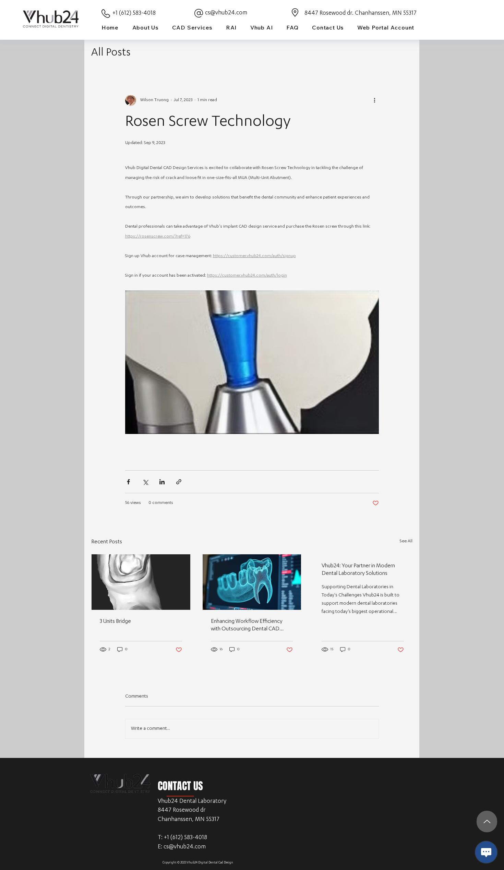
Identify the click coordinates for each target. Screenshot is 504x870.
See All (406, 541)
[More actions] (375, 100)
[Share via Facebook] (128, 482)
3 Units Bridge (115, 622)
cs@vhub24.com (226, 13)
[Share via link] (179, 482)
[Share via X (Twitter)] (145, 482)
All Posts (111, 53)
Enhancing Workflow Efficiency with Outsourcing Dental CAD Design (247, 626)
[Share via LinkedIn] (162, 482)
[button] (192, 27)
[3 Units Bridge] (141, 582)
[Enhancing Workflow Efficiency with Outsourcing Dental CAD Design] (252, 582)
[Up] (487, 821)
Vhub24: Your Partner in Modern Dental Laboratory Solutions (358, 570)
